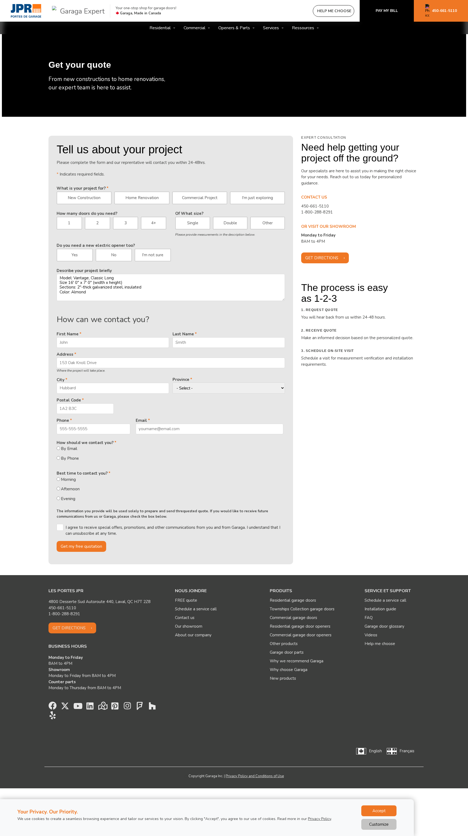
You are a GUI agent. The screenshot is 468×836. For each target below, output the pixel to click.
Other (267, 223)
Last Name (183, 334)
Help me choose (380, 643)
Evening (68, 498)
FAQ (369, 617)
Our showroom (188, 626)
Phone (63, 420)
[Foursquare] (140, 707)
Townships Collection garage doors (302, 609)
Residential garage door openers (300, 626)
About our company (193, 635)
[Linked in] (90, 707)
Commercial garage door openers (301, 635)
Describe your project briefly (84, 270)
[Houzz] (152, 707)
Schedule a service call (196, 609)
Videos (371, 635)
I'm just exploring (257, 197)
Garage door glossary (384, 626)
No (113, 255)
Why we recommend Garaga (296, 661)
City (60, 380)
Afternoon (70, 489)
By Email (69, 448)
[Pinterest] (115, 707)
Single (192, 223)
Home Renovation (142, 197)
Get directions (321, 258)
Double (230, 223)
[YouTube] (77, 707)
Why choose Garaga (288, 669)
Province (181, 379)
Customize (379, 824)
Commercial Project (199, 197)
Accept (379, 811)
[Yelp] (52, 717)
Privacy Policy (319, 818)
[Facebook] (52, 707)
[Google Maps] (102, 707)
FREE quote (186, 600)
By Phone (70, 458)
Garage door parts (287, 652)
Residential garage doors (293, 600)
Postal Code (69, 400)
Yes (75, 255)
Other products (284, 643)
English (375, 751)
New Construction (84, 197)
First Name (68, 334)
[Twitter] (65, 707)
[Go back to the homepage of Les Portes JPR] (26, 11)
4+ (153, 223)
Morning (68, 479)
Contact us (184, 617)
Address (65, 354)
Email (141, 420)
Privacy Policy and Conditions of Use (255, 776)
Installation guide (380, 609)
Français (406, 751)
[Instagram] (127, 707)
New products (283, 678)
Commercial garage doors (293, 617)
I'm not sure (152, 255)
